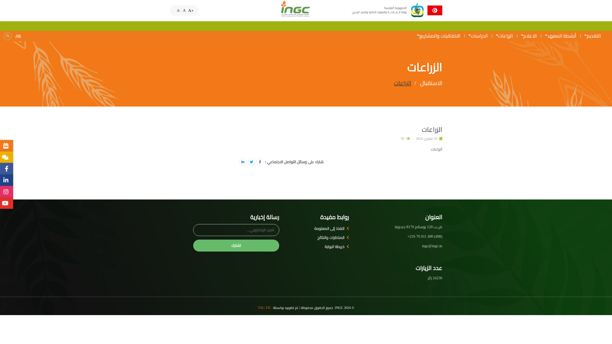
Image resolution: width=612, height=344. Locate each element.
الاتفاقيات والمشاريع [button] (439, 35)
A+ (191, 10)
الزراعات (402, 83)
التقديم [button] (594, 35)
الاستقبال (431, 83)
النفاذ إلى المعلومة (329, 228)
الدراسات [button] (479, 35)
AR (18, 36)
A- (178, 10)
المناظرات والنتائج (330, 238)
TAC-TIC (264, 308)
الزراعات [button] (505, 35)
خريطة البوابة (334, 247)
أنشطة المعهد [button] (561, 35)
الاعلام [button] (530, 35)
